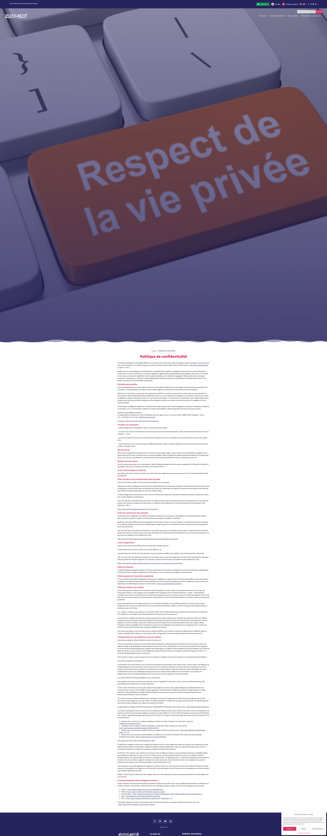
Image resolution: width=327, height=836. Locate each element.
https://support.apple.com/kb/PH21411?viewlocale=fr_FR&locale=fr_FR (149, 798)
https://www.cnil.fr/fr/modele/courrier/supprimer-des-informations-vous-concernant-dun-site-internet (150, 563)
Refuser (304, 829)
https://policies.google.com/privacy (197, 707)
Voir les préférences (317, 829)
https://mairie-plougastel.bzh (198, 365)
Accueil (154, 351)
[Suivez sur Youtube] (313, 4)
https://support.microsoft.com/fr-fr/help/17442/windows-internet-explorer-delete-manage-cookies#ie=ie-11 (167, 794)
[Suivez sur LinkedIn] (316, 4)
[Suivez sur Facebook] (308, 4)
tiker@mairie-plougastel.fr (147, 417)
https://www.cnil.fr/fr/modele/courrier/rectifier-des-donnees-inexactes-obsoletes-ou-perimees (148, 539)
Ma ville (263, 16)
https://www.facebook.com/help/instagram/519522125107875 (139, 728)
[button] (323, 814)
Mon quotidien (277, 16)
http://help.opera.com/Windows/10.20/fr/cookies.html (143, 796)
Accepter (289, 829)
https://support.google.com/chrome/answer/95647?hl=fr (145, 789)
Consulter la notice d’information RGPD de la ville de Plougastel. (138, 421)
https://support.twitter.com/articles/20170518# (151, 737)
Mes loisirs (292, 16)
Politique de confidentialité (304, 833)
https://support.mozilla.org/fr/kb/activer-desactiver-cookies (146, 792)
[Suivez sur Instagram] (311, 3)
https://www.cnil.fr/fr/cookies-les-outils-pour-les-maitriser (136, 804)
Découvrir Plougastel (311, 16)
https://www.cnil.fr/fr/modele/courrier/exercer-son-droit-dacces (138, 509)
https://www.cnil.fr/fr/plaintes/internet (169, 584)
